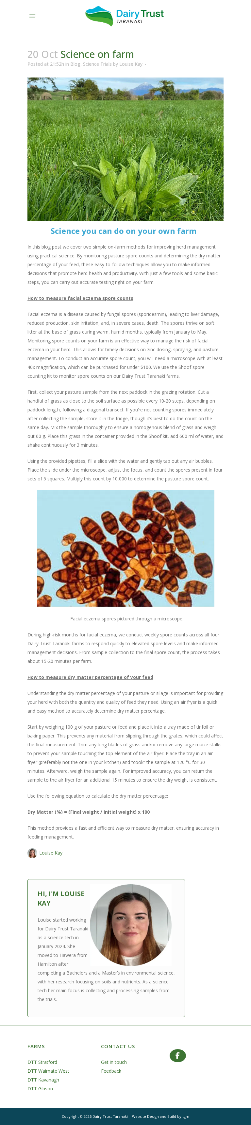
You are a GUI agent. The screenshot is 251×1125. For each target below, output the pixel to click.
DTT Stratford (42, 1062)
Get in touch (114, 1062)
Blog (75, 64)
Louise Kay (130, 64)
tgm (185, 1116)
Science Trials (97, 64)
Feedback (111, 1071)
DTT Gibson (40, 1088)
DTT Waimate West (48, 1071)
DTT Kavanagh (43, 1080)
